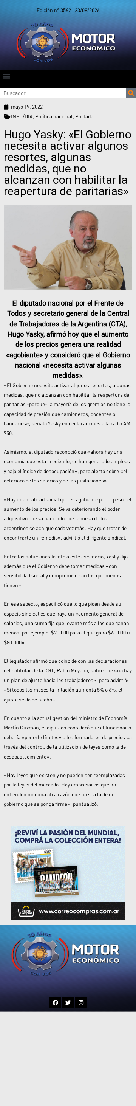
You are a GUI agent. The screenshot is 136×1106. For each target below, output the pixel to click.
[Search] (131, 93)
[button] (6, 76)
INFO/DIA (21, 116)
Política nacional (54, 116)
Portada (84, 116)
